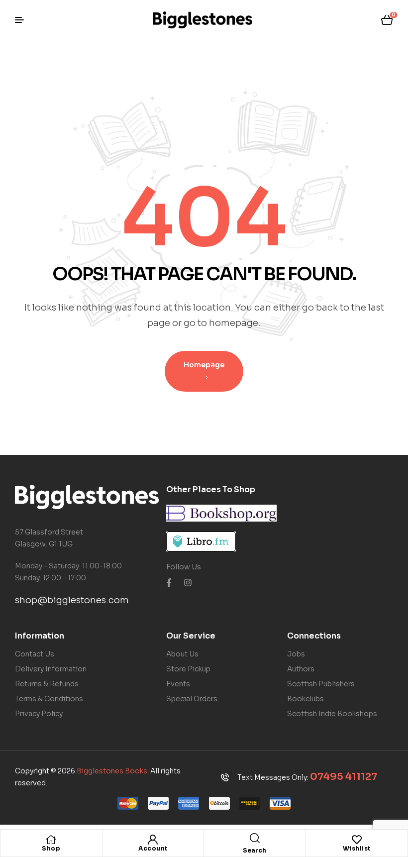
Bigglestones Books (112, 770)
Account (153, 848)
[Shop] (51, 840)
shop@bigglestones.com (72, 600)
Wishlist (357, 848)
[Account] (153, 840)
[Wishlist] (357, 840)
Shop (51, 848)
